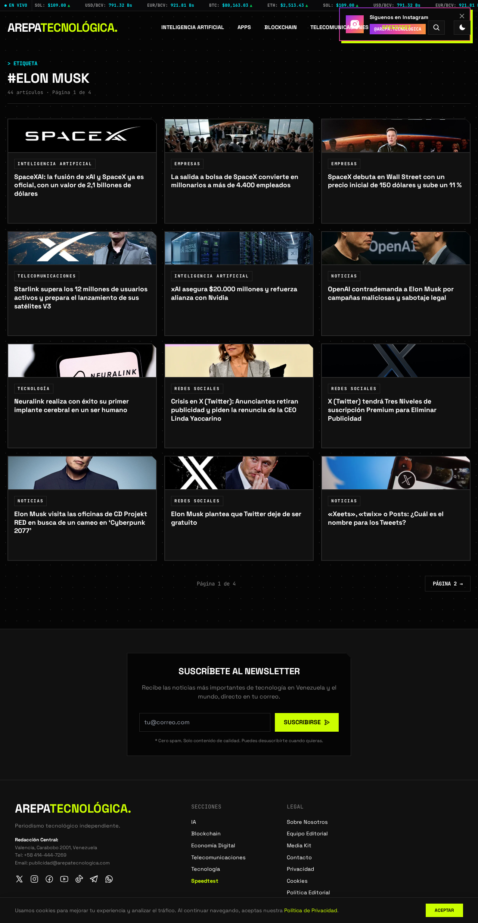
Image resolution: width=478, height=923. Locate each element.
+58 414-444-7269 (45, 855)
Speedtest (396, 27)
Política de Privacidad (310, 910)
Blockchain (280, 27)
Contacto (299, 857)
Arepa (62, 27)
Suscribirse (302, 722)
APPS (244, 27)
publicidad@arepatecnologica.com (69, 863)
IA (193, 822)
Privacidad (300, 869)
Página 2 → (448, 583)
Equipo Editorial (307, 833)
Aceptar (444, 910)
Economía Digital (213, 845)
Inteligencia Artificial (192, 27)
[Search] (436, 27)
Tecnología (205, 869)
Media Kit (299, 845)
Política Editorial (308, 892)
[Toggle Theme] (462, 27)
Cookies (297, 881)
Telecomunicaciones (339, 27)
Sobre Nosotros (307, 822)
